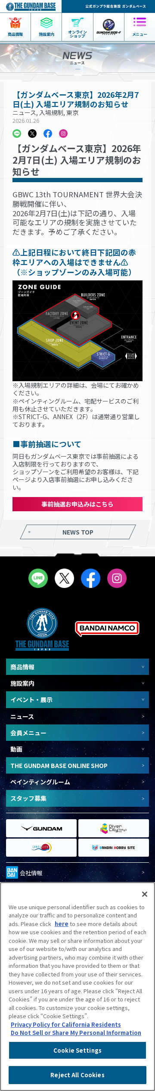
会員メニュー (28, 733)
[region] (77, 986)
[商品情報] (15, 17)
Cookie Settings (77, 1050)
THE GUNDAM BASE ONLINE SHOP (59, 765)
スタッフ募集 (28, 798)
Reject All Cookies (77, 1075)
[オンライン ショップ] (77, 17)
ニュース (24, 112)
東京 (72, 112)
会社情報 (31, 873)
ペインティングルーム (40, 782)
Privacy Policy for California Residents (66, 1024)
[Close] (144, 894)
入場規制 (51, 112)
